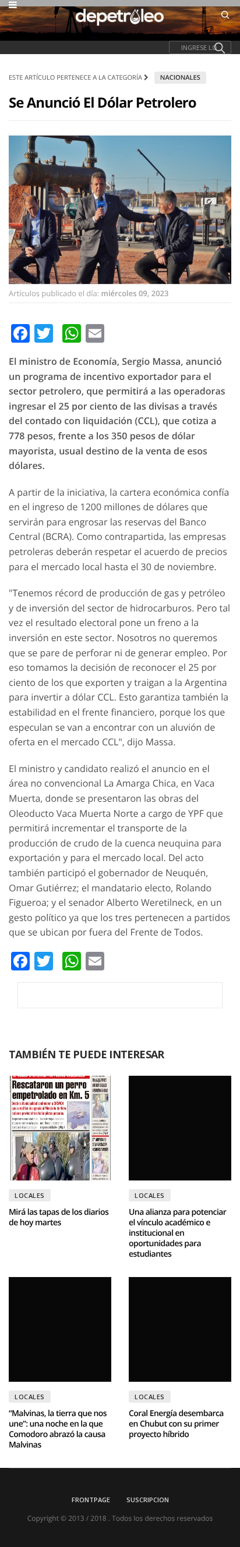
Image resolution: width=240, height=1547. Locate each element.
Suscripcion (147, 1499)
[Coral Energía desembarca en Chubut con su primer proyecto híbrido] (180, 1329)
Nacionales (180, 77)
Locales (30, 1195)
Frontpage (91, 1499)
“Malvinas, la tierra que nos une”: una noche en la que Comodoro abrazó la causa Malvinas (58, 1429)
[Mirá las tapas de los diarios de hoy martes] (60, 1128)
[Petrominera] (120, 995)
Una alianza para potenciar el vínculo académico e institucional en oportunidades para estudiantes (177, 1233)
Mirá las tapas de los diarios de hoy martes (58, 1217)
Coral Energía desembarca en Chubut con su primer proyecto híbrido (176, 1424)
